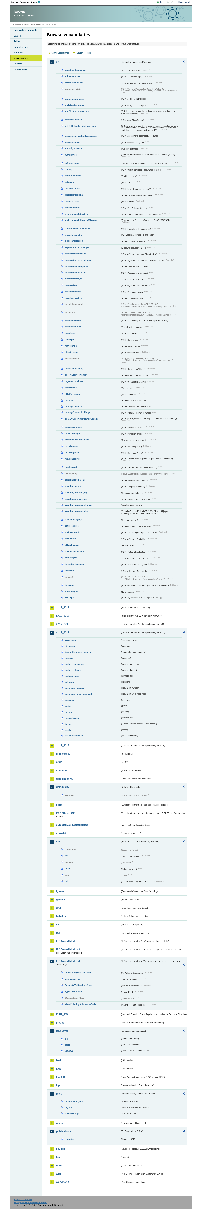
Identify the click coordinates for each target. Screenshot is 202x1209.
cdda (59, 762)
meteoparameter (73, 291)
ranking (68, 712)
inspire (60, 1022)
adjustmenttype (72, 76)
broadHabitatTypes (74, 1101)
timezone (69, 585)
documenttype (72, 201)
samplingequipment (74, 480)
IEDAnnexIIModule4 (68, 961)
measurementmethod (75, 272)
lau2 (58, 1068)
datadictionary (64, 778)
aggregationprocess (74, 99)
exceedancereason (74, 241)
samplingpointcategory (76, 492)
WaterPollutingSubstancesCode (80, 1004)
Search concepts (84, 53)
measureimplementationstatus (79, 260)
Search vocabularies (60, 53)
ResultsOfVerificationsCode (78, 985)
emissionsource (72, 207)
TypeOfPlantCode (73, 991)
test (58, 1157)
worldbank (62, 1182)
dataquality (62, 787)
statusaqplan (71, 558)
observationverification (76, 375)
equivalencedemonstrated (77, 228)
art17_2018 (62, 745)
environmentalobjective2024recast (81, 220)
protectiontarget (72, 433)
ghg (58, 908)
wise (59, 1173)
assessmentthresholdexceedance (81, 136)
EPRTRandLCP (65, 813)
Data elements (21, 47)
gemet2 (60, 899)
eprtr (59, 805)
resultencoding (72, 459)
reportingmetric (72, 452)
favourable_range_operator (78, 652)
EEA (26, 2)
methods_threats (73, 670)
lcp (58, 1085)
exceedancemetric (73, 235)
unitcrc (68, 881)
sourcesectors (72, 526)
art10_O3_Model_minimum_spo (80, 126)
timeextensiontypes (74, 564)
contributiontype (73, 176)
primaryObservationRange (77, 412)
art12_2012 (62, 607)
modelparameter (73, 320)
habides (61, 916)
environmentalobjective (76, 214)
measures (69, 658)
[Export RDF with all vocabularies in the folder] (184, 62)
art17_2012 (62, 632)
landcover (62, 1031)
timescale (69, 570)
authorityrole (71, 155)
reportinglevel (71, 446)
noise (59, 1123)
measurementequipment (77, 266)
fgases (60, 891)
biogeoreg (70, 646)
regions (68, 1107)
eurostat (61, 833)
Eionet (26, 24)
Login (162, 2)
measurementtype (73, 279)
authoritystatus (72, 163)
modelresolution (73, 326)
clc (66, 1039)
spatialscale (70, 538)
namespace (70, 339)
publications (63, 1131)
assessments (71, 640)
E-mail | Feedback (23, 1199)
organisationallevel (74, 381)
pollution (69, 682)
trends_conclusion (74, 736)
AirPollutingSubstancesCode (79, 972)
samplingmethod (73, 486)
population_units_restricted (78, 694)
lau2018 (60, 1077)
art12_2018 (62, 615)
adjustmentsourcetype (75, 70)
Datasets (18, 35)
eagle (67, 1045)
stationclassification (74, 551)
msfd (59, 1093)
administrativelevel (74, 83)
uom (59, 1165)
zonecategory (71, 591)
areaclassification (73, 119)
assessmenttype (72, 142)
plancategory (71, 388)
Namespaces (20, 69)
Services (18, 63)
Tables (17, 41)
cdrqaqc (69, 169)
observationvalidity (74, 368)
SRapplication (72, 545)
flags (67, 856)
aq (57, 62)
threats (68, 724)
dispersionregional (74, 195)
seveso (60, 1149)
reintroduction (72, 718)
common (61, 770)
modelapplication (73, 298)
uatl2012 (69, 1051)
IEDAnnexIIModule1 (68, 941)
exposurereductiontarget (77, 247)
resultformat (71, 467)
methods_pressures (74, 664)
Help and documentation (26, 30)
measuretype (71, 285)
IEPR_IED (62, 1014)
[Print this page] (168, 2)
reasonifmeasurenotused (77, 440)
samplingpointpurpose (76, 499)
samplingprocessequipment (78, 505)
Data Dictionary (37, 24)
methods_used (72, 676)
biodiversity (63, 753)
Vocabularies (21, 58)
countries (69, 1139)
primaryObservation (74, 406)
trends (68, 730)
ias (58, 924)
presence (69, 700)
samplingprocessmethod (77, 511)
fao (58, 841)
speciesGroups (72, 1113)
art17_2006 (62, 624)
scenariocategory (73, 519)
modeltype (70, 333)
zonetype (69, 598)
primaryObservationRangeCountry (81, 419)
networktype (71, 346)
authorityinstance (73, 148)
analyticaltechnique (74, 105)
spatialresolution (73, 532)
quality (68, 706)
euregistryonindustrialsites (72, 825)
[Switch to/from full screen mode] (172, 2)
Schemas (18, 52)
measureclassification (75, 253)
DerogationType (72, 979)
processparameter (73, 427)
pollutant (69, 400)
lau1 (58, 1060)
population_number (74, 688)
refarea (68, 868)
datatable (69, 182)
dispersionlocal (72, 188)
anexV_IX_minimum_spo (77, 111)
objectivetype (71, 352)
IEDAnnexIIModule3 (68, 949)
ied (58, 933)
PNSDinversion (72, 394)
